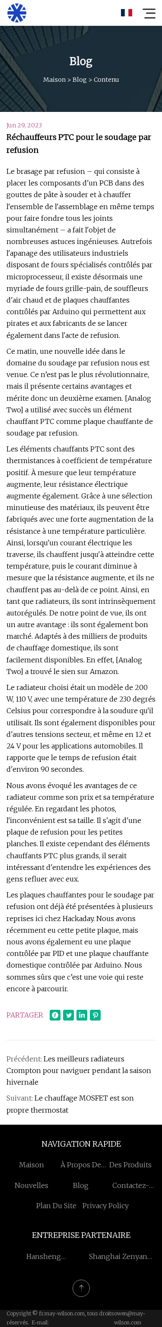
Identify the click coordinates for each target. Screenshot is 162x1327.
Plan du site (56, 1205)
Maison (54, 80)
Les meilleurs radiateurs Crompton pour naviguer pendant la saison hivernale (78, 1070)
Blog (80, 80)
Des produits (130, 1164)
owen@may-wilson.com (130, 1317)
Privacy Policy (106, 1205)
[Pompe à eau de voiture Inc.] (16, 13)
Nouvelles (31, 1185)
